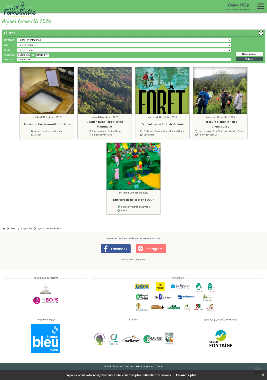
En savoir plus (186, 375)
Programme (26, 298)
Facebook (121, 319)
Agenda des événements (49, 298)
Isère (13, 298)
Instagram (152, 319)
